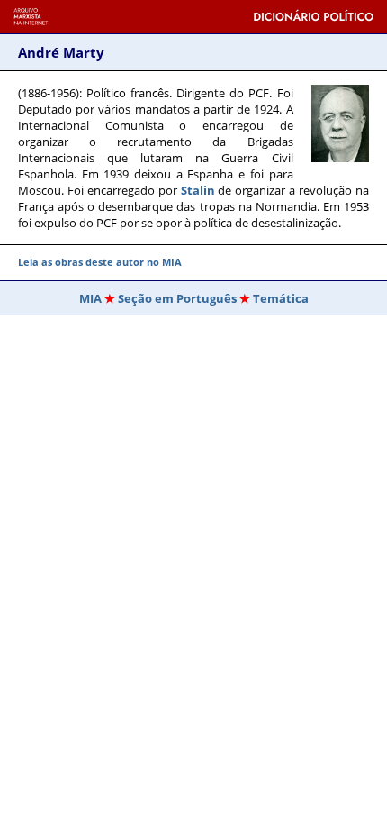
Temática (281, 298)
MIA (90, 298)
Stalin (198, 190)
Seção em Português (177, 298)
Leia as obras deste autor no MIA (100, 262)
